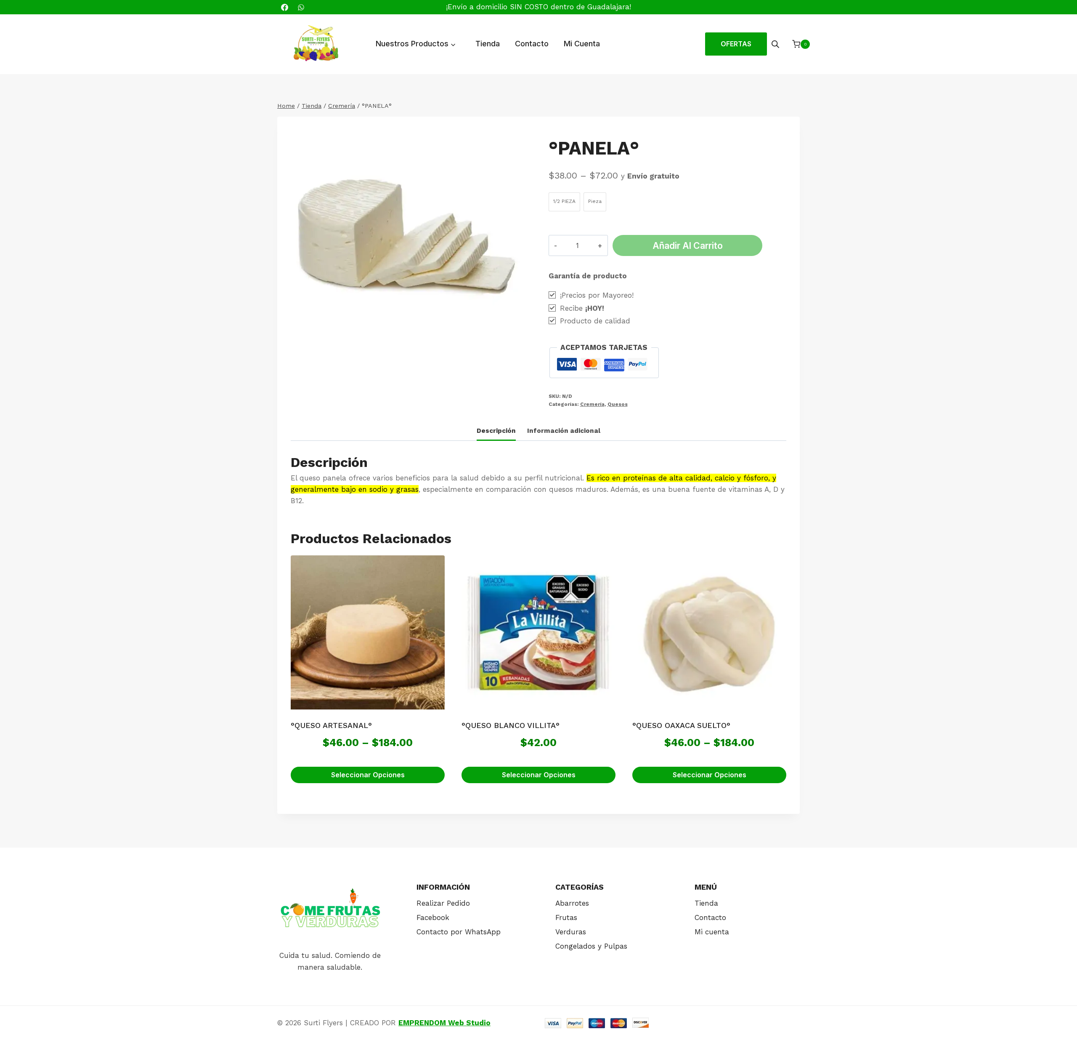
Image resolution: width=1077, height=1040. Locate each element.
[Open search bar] (775, 44)
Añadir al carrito (688, 245)
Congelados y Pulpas (591, 946)
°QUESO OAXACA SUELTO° (681, 725)
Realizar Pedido (443, 903)
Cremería (592, 404)
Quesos (617, 404)
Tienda (487, 43)
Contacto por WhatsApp (458, 932)
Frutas (566, 917)
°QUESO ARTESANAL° (331, 725)
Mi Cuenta (582, 43)
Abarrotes (572, 903)
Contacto (532, 43)
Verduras (570, 932)
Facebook (432, 917)
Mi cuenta (712, 932)
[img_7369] (408, 246)
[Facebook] (284, 7)
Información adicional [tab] (563, 431)
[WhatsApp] (301, 7)
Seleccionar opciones (368, 775)
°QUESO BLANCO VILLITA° (511, 725)
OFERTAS (736, 44)
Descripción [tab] (496, 431)
